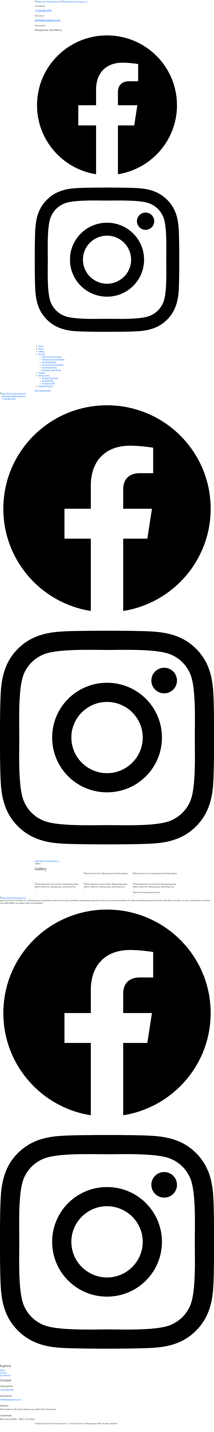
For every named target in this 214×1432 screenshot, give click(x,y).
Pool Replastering (49, 367)
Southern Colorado (50, 378)
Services (41, 354)
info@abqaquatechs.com (48, 20)
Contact (41, 373)
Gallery (41, 351)
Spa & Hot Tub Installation (53, 365)
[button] (1, 1430)
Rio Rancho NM (48, 383)
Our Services (5, 1375)
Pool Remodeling (49, 362)
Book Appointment (43, 390)
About (40, 349)
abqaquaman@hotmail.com (13, 396)
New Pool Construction (51, 357)
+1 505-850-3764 (43, 10)
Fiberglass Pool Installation (53, 359)
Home (40, 346)
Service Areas (44, 375)
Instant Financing (45, 386)
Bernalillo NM (47, 381)
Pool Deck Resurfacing (51, 370)
